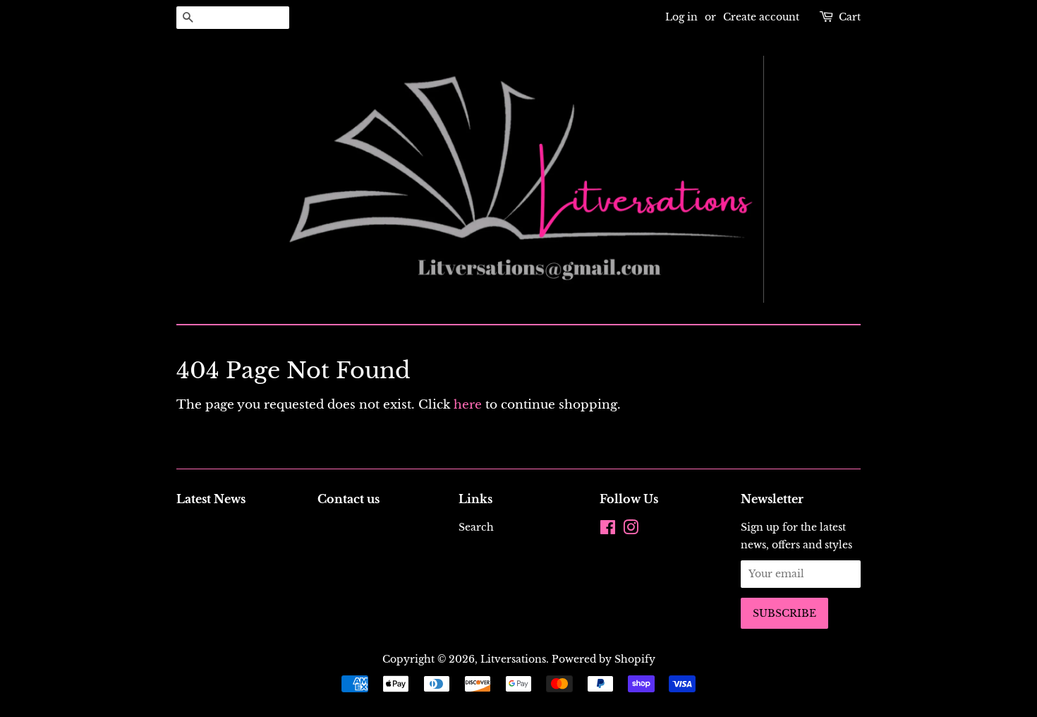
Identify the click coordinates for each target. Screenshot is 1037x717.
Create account (761, 17)
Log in (681, 17)
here (468, 404)
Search (476, 527)
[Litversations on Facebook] (608, 530)
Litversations (513, 659)
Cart (850, 17)
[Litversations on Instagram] (630, 530)
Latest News (210, 499)
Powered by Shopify (603, 659)
